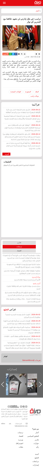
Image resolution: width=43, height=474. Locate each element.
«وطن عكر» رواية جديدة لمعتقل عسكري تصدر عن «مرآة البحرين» (22, 380)
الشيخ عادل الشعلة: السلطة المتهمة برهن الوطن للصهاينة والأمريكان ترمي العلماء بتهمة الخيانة (22, 119)
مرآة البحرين (38, 3)
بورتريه (20, 440)
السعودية (28, 92)
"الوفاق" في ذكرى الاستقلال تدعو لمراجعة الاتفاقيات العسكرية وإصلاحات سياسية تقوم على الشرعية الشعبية (22, 128)
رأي (37, 447)
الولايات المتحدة (16, 92)
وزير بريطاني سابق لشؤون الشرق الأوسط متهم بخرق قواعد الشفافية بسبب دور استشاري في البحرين (22, 293)
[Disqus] (21, 203)
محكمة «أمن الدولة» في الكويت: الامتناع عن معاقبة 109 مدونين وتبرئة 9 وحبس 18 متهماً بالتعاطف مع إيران (21, 330)
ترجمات (19, 247)
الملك (37, 92)
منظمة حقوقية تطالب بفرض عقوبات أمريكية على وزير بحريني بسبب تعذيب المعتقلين (22, 272)
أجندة (37, 454)
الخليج (6, 310)
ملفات (21, 447)
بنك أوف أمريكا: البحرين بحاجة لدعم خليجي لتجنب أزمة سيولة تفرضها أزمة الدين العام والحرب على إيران (23, 146)
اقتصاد (19, 251)
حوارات (36, 443)
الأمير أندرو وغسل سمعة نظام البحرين (27, 278)
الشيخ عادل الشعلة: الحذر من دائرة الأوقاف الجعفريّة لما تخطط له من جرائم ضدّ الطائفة (23, 111)
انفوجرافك (19, 443)
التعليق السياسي (33, 436)
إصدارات (12, 369)
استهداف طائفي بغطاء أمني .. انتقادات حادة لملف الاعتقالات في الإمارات (22, 337)
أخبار (37, 11)
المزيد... (6, 154)
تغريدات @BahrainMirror (31, 360)
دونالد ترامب (34, 96)
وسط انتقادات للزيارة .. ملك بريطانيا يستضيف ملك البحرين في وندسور (23, 300)
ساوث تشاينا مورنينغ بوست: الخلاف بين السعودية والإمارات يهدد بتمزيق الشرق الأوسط (23, 265)
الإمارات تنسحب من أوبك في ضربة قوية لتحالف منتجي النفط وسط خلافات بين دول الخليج (21, 322)
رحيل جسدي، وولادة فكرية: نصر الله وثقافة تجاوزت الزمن (23, 286)
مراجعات (35, 461)
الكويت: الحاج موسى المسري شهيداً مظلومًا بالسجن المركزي (22, 315)
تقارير (19, 242)
